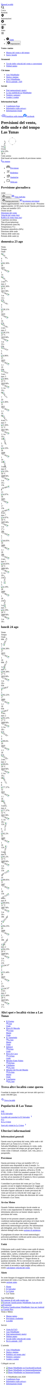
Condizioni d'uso (13, 106)
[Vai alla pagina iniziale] (1, 2)
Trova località (9, 1100)
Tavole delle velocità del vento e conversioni (24, 64)
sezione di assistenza (32, 1230)
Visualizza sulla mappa (14, 116)
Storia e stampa (12, 77)
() (10, 215)
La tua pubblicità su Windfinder (19, 93)
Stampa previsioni (11, 201)
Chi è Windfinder (13, 79)
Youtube (36, 1372)
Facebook (30, 116)
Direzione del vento (9, 213)
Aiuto (11, 40)
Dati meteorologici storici (16, 90)
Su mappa (6, 161)
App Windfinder (12, 75)
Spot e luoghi (11, 55)
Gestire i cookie (12, 97)
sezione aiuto (11, 1282)
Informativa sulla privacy (16, 108)
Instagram (37, 1370)
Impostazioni (15, 44)
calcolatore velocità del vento (18, 1268)
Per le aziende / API (14, 82)
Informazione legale (14, 111)
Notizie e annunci (13, 95)
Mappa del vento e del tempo (18, 53)
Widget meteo (11, 66)
